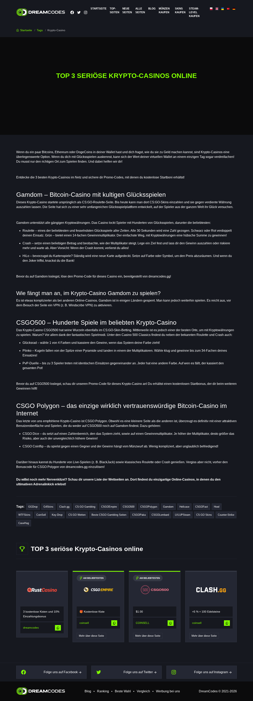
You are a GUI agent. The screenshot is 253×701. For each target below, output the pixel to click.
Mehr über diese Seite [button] (91, 635)
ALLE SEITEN (140, 10)
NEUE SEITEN (127, 10)
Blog (152, 8)
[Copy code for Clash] (227, 623)
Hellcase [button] (184, 506)
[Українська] (223, 8)
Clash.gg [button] (64, 506)
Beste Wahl (123, 691)
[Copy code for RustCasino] (58, 628)
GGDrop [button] (33, 506)
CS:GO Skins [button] (204, 514)
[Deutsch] (234, 8)
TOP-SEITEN (114, 10)
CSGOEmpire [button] (109, 506)
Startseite (26, 30)
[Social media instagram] (85, 12)
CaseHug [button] (23, 523)
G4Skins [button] (48, 506)
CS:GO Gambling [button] (85, 506)
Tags (40, 30)
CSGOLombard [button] (160, 514)
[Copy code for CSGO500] (171, 623)
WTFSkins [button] (24, 514)
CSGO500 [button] (128, 506)
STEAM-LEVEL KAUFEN (194, 12)
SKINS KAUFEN (180, 10)
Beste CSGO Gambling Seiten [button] (109, 514)
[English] (217, 8)
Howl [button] (216, 506)
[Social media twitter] (79, 12)
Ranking (103, 691)
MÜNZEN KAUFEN (164, 10)
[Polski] (211, 8)
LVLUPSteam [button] (182, 514)
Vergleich (143, 691)
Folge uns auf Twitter (138, 672)
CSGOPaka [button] (139, 514)
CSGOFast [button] (201, 506)
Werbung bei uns (168, 691)
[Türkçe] (228, 8)
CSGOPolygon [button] (148, 506)
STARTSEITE (99, 8)
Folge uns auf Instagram (211, 672)
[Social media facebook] (72, 12)
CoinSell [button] (41, 514)
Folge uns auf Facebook (61, 672)
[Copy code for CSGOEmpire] (114, 623)
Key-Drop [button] (57, 514)
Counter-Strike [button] (226, 514)
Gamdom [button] (168, 506)
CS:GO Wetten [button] (77, 514)
